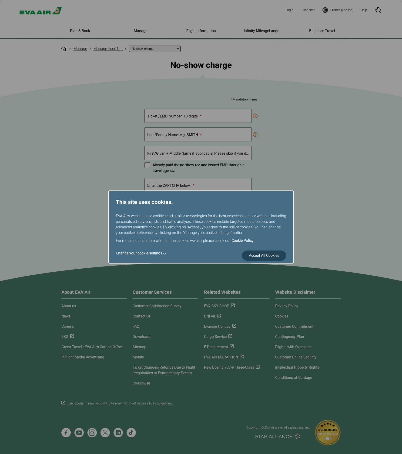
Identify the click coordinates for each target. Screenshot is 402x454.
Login (289, 10)
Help (364, 10)
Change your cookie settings (139, 253)
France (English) (342, 10)
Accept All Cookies (264, 255)
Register (309, 10)
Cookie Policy (242, 240)
